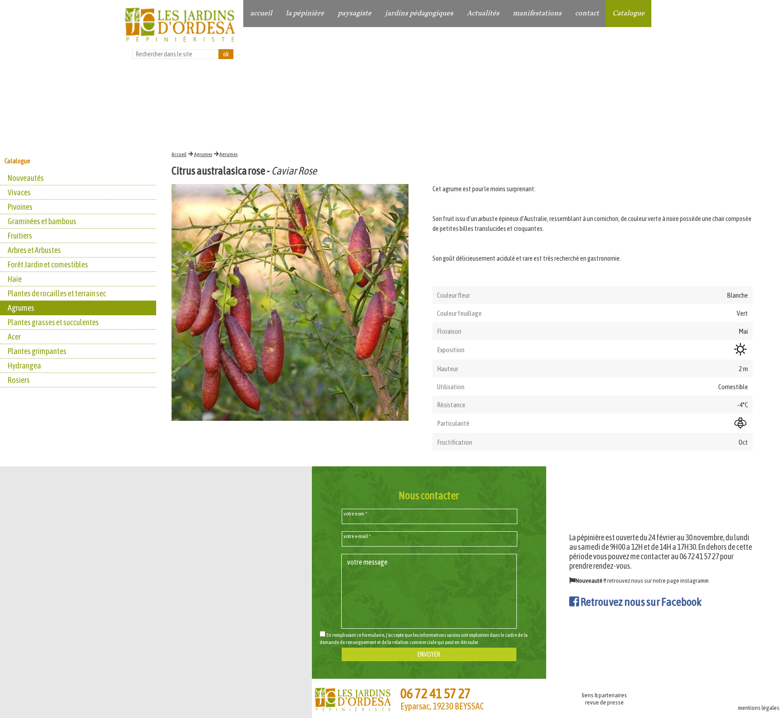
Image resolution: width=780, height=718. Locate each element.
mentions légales (759, 707)
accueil (261, 13)
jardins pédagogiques (419, 13)
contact (587, 13)
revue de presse (604, 702)
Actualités (483, 13)
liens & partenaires (604, 695)
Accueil (179, 154)
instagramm (694, 580)
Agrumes (203, 154)
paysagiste (354, 13)
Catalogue (629, 13)
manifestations (537, 13)
